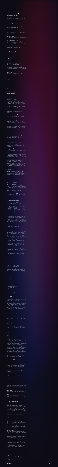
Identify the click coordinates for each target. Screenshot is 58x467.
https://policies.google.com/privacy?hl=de (20, 453)
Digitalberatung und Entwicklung (12, 2)
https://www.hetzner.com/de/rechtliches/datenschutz (13, 64)
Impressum (49, 462)
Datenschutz (49, 463)
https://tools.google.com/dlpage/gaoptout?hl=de (17, 375)
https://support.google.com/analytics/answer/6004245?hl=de (14, 378)
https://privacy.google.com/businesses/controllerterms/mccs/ (14, 359)
